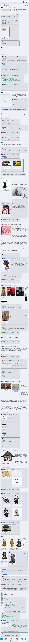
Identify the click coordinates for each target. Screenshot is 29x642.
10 (24, 638)
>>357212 (6, 599)
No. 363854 (16, 84)
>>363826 (4, 77)
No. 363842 (16, 75)
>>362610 (4, 122)
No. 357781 (24, 552)
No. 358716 (16, 522)
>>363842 (4, 85)
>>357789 (4, 578)
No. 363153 (25, 99)
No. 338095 (16, 20)
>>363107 (4, 156)
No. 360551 (24, 360)
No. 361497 (16, 341)
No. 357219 (16, 620)
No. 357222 (16, 633)
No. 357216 (19, 598)
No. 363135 (16, 137)
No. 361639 (16, 142)
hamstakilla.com (4, 1)
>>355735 (3, 407)
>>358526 (10, 416)
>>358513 (14, 524)
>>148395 (14, 105)
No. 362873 (25, 188)
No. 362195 (16, 332)
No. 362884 (16, 120)
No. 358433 (16, 450)
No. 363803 (16, 56)
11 (10, 640)
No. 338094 (16, 16)
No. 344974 (15, 285)
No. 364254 (16, 41)
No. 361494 (16, 337)
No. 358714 (16, 489)
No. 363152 (16, 92)
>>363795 (4, 58)
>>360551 (4, 371)
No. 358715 (16, 493)
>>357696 (4, 569)
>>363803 (4, 64)
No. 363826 (16, 63)
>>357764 (5, 574)
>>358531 (4, 445)
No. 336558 (15, 7)
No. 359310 (16, 356)
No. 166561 (15, 346)
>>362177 (4, 327)
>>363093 (4, 149)
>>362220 (4, 281)
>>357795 (4, 585)
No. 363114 (16, 159)
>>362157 (11, 312)
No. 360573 (16, 375)
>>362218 (4, 275)
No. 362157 (16, 304)
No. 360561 (16, 369)
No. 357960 (16, 584)
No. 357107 (16, 592)
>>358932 (4, 440)
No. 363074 (16, 132)
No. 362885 (16, 203)
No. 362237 (16, 279)
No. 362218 (16, 258)
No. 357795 (16, 576)
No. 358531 (16, 414)
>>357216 (4, 615)
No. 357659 (19, 381)
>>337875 (4, 43)
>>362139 (4, 306)
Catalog (26, 5)
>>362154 (11, 311)
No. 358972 (16, 438)
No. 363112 (16, 154)
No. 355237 (18, 224)
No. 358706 (16, 469)
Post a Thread (7, 5)
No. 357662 (16, 536)
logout (27, 2)
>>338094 (4, 23)
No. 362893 (16, 219)
